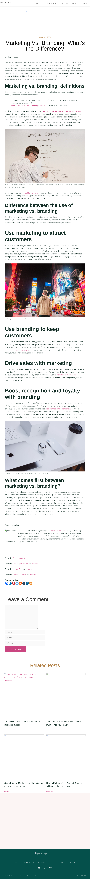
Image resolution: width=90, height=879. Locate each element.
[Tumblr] (23, 583)
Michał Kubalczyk (19, 574)
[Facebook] (6, 583)
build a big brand (31, 193)
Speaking (42, 863)
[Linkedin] (10, 583)
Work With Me (51, 3)
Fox (14, 558)
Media (74, 3)
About (38, 3)
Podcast (65, 3)
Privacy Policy (23, 876)
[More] (30, 583)
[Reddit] (20, 583)
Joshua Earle (18, 569)
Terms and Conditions (32, 876)
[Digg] (27, 583)
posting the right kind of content (58, 409)
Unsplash (22, 558)
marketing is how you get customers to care (61, 111)
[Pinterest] (13, 583)
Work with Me (29, 863)
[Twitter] (17, 583)
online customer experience (21, 350)
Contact (85, 3)
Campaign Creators (20, 563)
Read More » (7, 730)
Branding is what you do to (29, 106)
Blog (51, 863)
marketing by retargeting (66, 375)
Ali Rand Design (84, 876)
